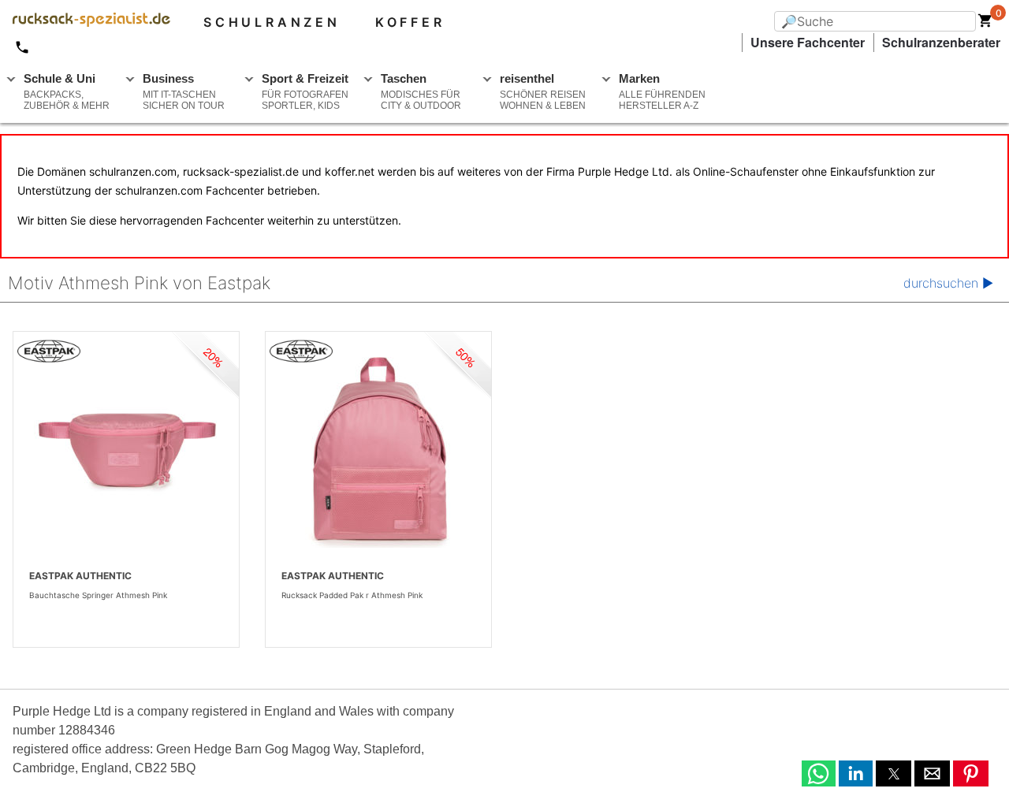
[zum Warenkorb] (985, 24)
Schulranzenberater (941, 42)
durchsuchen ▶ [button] (948, 283)
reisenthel (543, 91)
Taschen (421, 91)
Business (184, 91)
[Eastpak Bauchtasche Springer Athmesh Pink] (126, 449)
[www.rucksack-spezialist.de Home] (85, 22)
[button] (819, 773)
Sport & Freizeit (305, 91)
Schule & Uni (67, 91)
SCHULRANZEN (272, 22)
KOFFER (410, 22)
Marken (662, 91)
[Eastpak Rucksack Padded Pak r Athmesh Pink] (378, 449)
